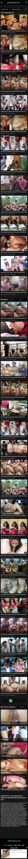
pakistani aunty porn (16, 9)
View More (21, 707)
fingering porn (5, 9)
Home (5, 845)
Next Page (22, 700)
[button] (24, 9)
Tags (23, 845)
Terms (15, 845)
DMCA (19, 845)
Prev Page (5, 700)
